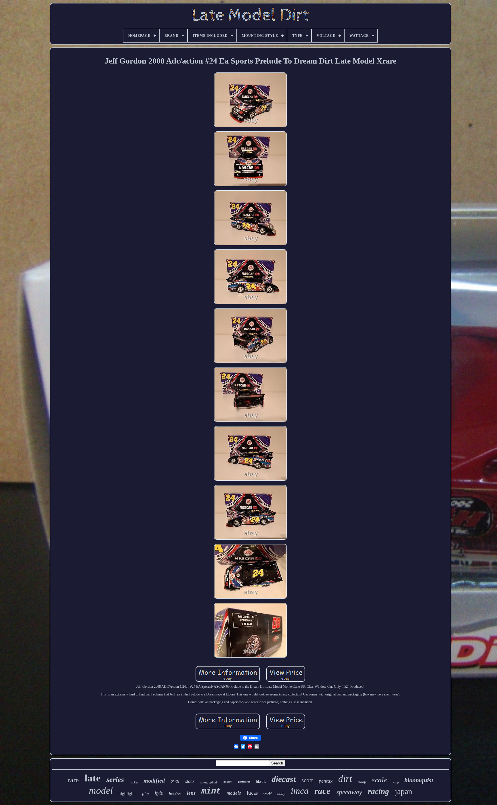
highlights (127, 793)
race (322, 791)
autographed (208, 782)
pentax (325, 781)
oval (175, 781)
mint (211, 791)
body (281, 793)
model (101, 790)
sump (362, 781)
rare (73, 780)
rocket (134, 782)
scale (379, 780)
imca (300, 790)
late (93, 778)
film (145, 793)
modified (154, 780)
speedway (349, 792)
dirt (345, 778)
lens (191, 793)
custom (227, 782)
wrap (396, 782)
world (267, 794)
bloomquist (418, 780)
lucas (252, 793)
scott (307, 780)
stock (189, 781)
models (234, 793)
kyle (159, 793)
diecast (284, 779)
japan (403, 791)
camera (244, 781)
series (115, 779)
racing (378, 791)
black (261, 781)
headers (175, 793)
